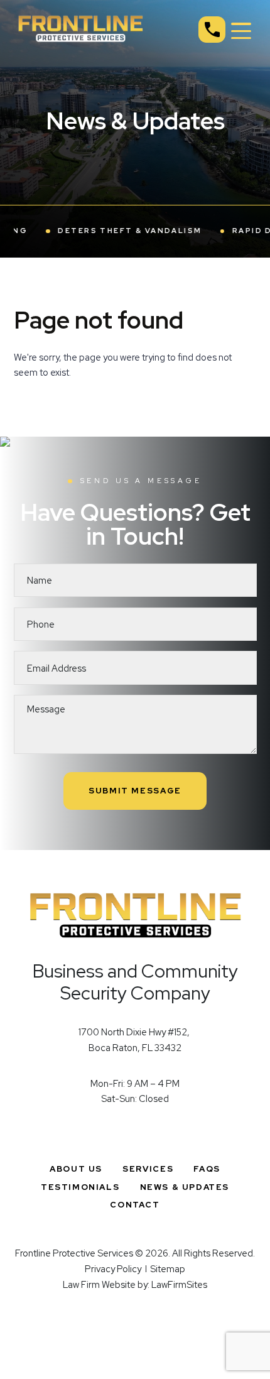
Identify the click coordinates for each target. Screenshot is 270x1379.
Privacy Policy (113, 1269)
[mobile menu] (241, 31)
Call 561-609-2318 (211, 29)
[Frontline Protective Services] (81, 27)
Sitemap (167, 1269)
